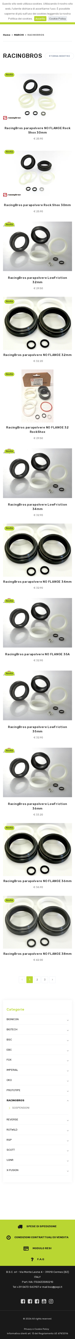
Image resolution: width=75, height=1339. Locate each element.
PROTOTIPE (13, 1090)
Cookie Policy (57, 18)
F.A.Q (40, 1259)
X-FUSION (12, 1170)
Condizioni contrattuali (33, 1237)
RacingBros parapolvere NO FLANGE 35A (37, 654)
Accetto (40, 18)
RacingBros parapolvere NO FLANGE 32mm (37, 355)
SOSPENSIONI (20, 1107)
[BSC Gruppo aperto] (23, 1301)
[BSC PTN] (37, 1301)
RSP (9, 1139)
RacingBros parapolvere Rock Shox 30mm (37, 205)
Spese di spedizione (41, 1226)
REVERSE (12, 1119)
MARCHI (19, 34)
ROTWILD (12, 1129)
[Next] (52, 979)
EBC (9, 1049)
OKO (9, 1080)
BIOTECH (12, 1029)
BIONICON (13, 1019)
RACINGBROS (15, 1100)
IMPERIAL (12, 1069)
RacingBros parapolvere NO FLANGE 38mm (37, 954)
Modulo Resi (41, 1248)
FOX (9, 1059)
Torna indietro (60, 56)
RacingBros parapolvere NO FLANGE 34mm (37, 582)
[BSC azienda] (30, 1301)
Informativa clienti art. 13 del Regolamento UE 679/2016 (37, 1333)
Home (6, 34)
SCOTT (11, 1149)
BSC (9, 1039)
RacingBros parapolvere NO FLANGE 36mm (37, 881)
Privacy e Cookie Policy (36, 1329)
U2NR (10, 1159)
